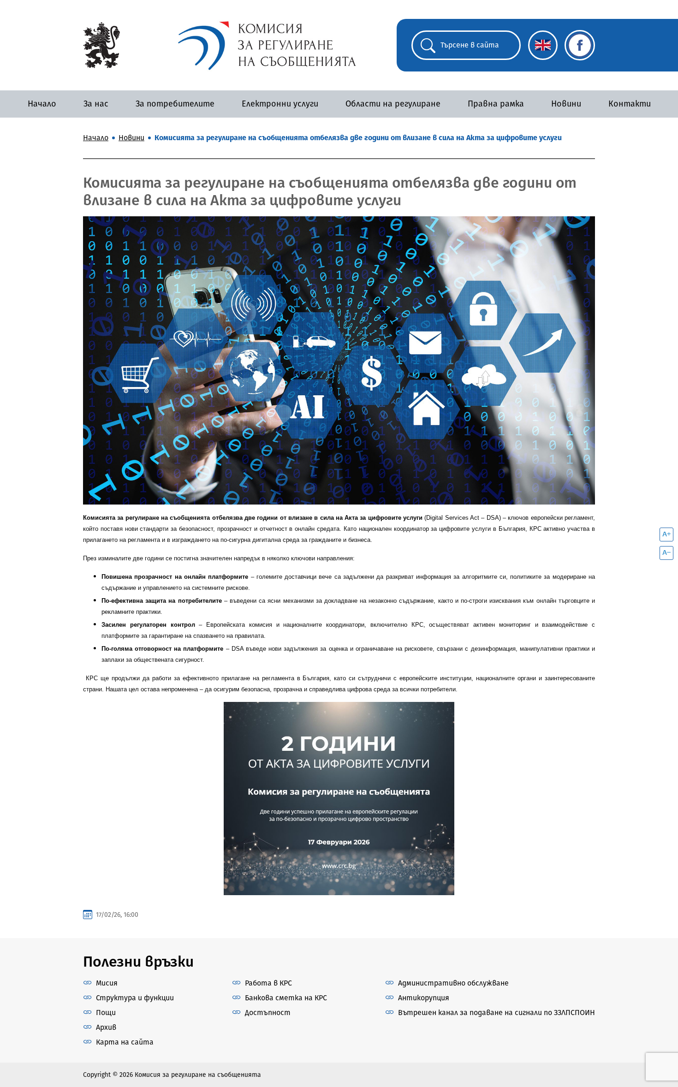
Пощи (106, 1012)
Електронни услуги (280, 104)
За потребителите (175, 104)
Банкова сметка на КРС (286, 997)
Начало (42, 104)
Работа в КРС (268, 983)
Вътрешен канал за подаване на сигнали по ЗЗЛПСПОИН (496, 1012)
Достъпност (268, 1012)
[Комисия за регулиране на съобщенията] (101, 44)
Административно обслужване (453, 983)
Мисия (107, 983)
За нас (95, 104)
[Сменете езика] (543, 45)
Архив (106, 1027)
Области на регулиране (392, 104)
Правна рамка (496, 104)
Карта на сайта (125, 1042)
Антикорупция (423, 997)
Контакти (629, 104)
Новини (566, 104)
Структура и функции (135, 997)
